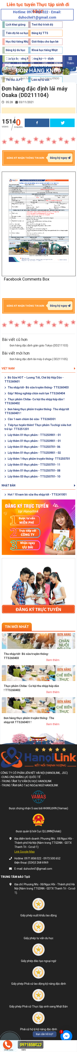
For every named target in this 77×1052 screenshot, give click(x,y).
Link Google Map (24, 851)
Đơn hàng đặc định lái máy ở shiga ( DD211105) (39, 359)
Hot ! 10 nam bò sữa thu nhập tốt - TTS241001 (37, 494)
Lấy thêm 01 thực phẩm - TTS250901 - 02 (34, 452)
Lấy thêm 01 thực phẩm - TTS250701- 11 (33, 464)
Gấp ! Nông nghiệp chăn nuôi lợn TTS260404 (36, 393)
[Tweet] (62, 123)
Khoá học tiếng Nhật (45, 50)
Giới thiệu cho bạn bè (45, 41)
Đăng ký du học (15, 50)
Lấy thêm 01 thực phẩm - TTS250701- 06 (33, 446)
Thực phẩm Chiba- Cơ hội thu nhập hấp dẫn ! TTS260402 (34, 401)
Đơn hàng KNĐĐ (49, 78)
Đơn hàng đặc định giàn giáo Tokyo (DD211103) (39, 345)
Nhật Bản (8, 485)
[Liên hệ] (7, 1044)
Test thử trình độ (42, 24)
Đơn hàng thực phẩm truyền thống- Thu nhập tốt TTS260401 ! (37, 411)
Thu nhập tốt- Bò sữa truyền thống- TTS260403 (38, 387)
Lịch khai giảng (15, 24)
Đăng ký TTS (40, 33)
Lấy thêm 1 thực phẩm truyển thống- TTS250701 (38, 458)
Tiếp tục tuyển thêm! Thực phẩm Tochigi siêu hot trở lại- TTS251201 (38, 427)
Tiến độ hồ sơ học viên (20, 33)
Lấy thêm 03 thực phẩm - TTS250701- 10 (33, 476)
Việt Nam (8, 368)
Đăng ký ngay (59, 157)
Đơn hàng (26, 78)
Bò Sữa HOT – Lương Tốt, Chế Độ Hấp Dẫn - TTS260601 (34, 379)
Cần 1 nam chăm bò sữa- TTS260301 (31, 419)
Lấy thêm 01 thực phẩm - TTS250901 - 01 (34, 435)
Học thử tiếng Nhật (18, 41)
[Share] (37, 123)
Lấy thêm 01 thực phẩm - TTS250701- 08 (33, 470)
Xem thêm (52, 660)
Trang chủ (7, 78)
